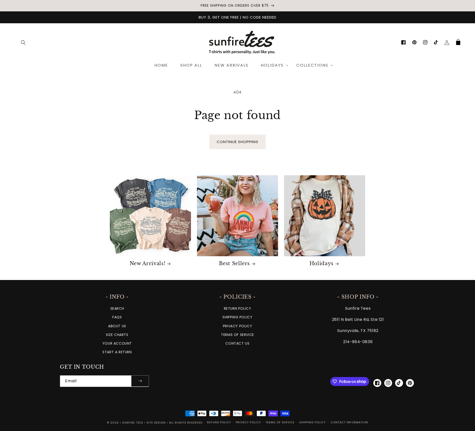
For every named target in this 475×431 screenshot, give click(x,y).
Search (117, 308)
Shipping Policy (237, 317)
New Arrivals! (148, 263)
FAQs (117, 317)
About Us (117, 326)
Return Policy (237, 308)
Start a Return (117, 352)
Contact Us (237, 343)
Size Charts (117, 334)
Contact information (349, 422)
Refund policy (219, 422)
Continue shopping (237, 141)
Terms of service (280, 422)
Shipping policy (312, 422)
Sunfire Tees (132, 423)
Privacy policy (248, 422)
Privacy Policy (237, 326)
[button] (23, 42)
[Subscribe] (140, 381)
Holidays (321, 263)
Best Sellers (234, 263)
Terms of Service (237, 334)
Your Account (117, 343)
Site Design (156, 423)
